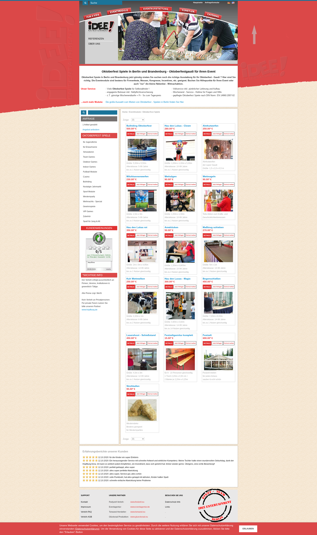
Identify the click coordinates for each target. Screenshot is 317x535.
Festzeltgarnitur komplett (179, 335)
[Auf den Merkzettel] (152, 134)
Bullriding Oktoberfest (139, 125)
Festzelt (207, 335)
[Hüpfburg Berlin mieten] (101, 27)
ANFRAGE (89, 118)
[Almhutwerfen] (218, 145)
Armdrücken (171, 227)
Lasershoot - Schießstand (141, 335)
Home (125, 112)
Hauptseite (198, 2)
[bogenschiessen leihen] (218, 298)
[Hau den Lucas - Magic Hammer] (180, 301)
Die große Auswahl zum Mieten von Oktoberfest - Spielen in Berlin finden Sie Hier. (145, 102)
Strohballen (133, 386)
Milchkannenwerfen (137, 176)
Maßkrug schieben (213, 227)
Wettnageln (209, 176)
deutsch (229, 3)
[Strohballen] (142, 406)
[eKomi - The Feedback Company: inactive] (99, 251)
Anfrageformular (212, 2)
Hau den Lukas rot (136, 227)
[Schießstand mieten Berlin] (142, 355)
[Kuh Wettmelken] (142, 298)
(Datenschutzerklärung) (87, 528)
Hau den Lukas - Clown (178, 125)
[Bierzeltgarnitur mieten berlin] (180, 355)
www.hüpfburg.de (89, 310)
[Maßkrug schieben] (218, 247)
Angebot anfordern (91, 130)
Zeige (126, 119)
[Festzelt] (218, 355)
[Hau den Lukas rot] (142, 247)
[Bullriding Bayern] (142, 146)
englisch (233, 3)
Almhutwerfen (210, 125)
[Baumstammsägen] (180, 196)
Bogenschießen (212, 278)
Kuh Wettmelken (135, 278)
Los (85, 3)
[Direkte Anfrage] (141, 134)
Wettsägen (171, 176)
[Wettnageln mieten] (218, 196)
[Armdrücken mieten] (180, 248)
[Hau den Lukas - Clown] (180, 146)
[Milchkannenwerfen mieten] (142, 196)
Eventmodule (135, 112)
